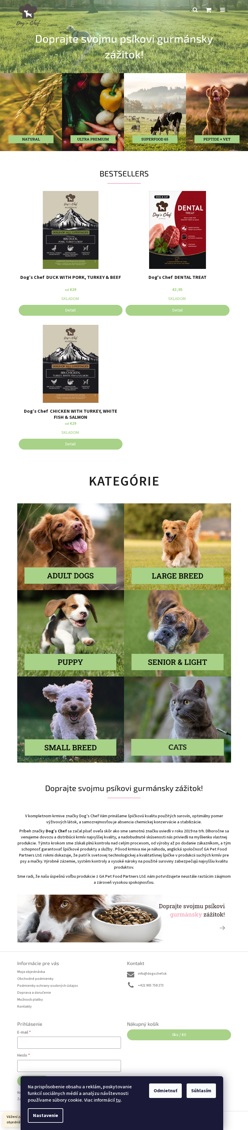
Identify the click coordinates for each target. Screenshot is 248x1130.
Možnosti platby (30, 999)
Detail (70, 310)
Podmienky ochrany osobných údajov (47, 985)
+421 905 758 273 (151, 985)
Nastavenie (45, 1115)
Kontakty (24, 1006)
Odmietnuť (165, 1090)
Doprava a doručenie (34, 992)
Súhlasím (201, 1090)
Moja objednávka (31, 971)
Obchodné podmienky (35, 978)
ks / (179, 1035)
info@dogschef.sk (152, 973)
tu (118, 1100)
